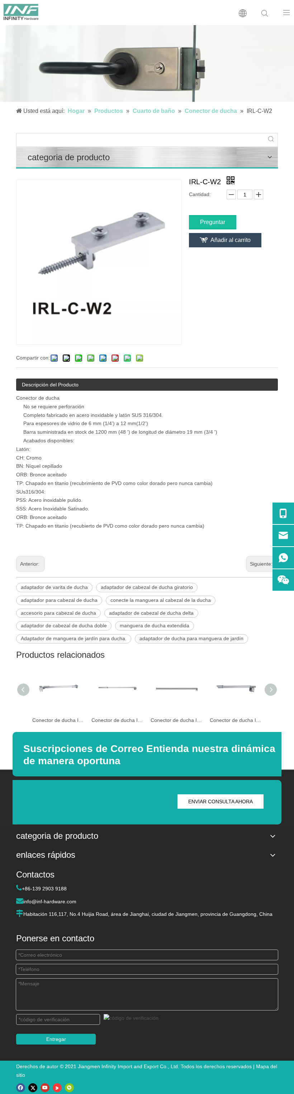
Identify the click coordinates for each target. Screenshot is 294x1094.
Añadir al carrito (230, 240)
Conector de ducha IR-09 (236, 720)
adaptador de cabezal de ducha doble (64, 625)
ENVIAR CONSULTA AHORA (220, 801)
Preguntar (212, 222)
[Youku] (57, 1087)
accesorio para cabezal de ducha (58, 613)
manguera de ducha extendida (154, 625)
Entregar (56, 1039)
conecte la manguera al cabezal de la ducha (160, 600)
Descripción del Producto (50, 384)
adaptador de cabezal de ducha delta (151, 613)
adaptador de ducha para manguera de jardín (191, 638)
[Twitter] (32, 1087)
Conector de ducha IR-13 (58, 720)
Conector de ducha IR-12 (117, 720)
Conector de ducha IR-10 (177, 720)
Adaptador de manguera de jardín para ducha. (74, 638)
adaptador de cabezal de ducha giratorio (147, 587)
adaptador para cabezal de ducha (59, 600)
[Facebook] (20, 1087)
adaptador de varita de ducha (54, 587)
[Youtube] (45, 1087)
